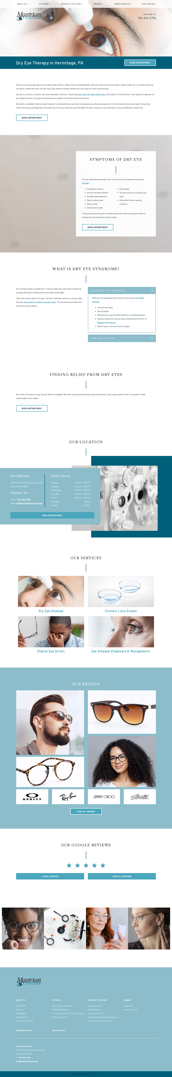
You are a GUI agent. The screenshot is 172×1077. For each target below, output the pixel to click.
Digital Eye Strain (94, 1006)
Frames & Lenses (130, 1009)
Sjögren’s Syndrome (106, 322)
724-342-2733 (147, 18)
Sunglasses (128, 1006)
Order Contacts (122, 4)
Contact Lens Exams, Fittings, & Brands (68, 1013)
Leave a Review (50, 876)
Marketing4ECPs (81, 1074)
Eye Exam (43, 4)
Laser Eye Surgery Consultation (100, 1021)
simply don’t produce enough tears (40, 302)
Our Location (148, 4)
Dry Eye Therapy (94, 1009)
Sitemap (19, 1009)
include (85, 183)
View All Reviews (121, 876)
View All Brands (86, 811)
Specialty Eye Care (71, 4)
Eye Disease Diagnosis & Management (102, 1017)
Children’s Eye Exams (60, 1009)
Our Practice (21, 1006)
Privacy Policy (21, 1017)
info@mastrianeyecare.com (29, 503)
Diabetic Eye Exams (59, 1017)
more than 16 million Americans (91, 94)
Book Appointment (140, 62)
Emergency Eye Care (96, 1013)
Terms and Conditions (24, 1021)
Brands (97, 4)
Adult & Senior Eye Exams (62, 1006)
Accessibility (21, 1013)
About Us (21, 4)
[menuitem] (22, 4)
